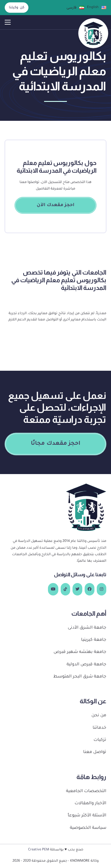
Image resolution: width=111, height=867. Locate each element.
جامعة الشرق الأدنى (87, 628)
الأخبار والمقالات (90, 803)
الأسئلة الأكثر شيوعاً (87, 815)
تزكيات (100, 740)
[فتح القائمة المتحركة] (8, 22)
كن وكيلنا (16, 8)
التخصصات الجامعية (86, 791)
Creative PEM (38, 850)
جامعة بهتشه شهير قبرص (80, 652)
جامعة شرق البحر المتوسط (79, 677)
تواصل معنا (94, 752)
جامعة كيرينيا (93, 640)
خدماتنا (99, 728)
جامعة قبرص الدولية (86, 664)
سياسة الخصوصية (88, 828)
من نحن (98, 715)
